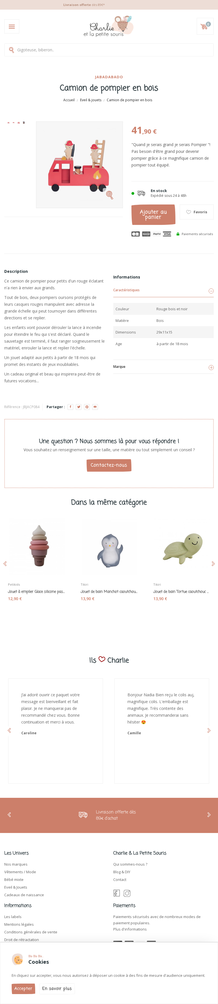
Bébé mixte (14, 879)
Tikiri (84, 584)
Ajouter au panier (153, 214)
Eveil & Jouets (15, 887)
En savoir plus (57, 989)
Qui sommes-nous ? (130, 864)
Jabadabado (109, 76)
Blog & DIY (121, 871)
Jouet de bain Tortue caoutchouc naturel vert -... (181, 591)
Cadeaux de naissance (24, 894)
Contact (119, 879)
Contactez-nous (109, 465)
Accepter (23, 989)
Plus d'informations (130, 929)
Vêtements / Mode (20, 871)
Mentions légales (19, 924)
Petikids (14, 584)
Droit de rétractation (21, 939)
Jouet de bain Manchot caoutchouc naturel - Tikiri (109, 591)
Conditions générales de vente (30, 932)
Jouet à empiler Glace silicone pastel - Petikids (36, 591)
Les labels (13, 916)
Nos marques (16, 864)
